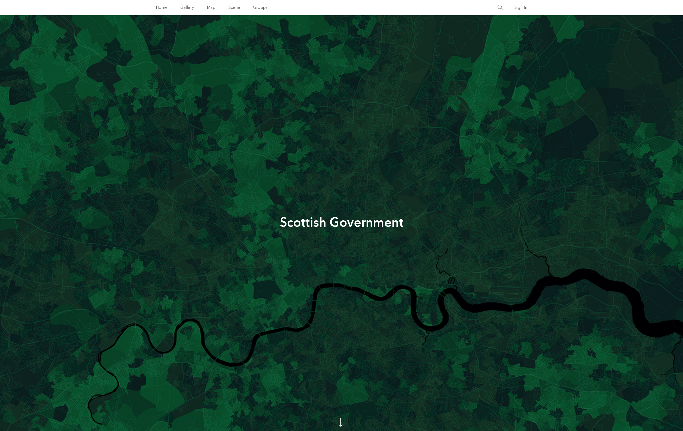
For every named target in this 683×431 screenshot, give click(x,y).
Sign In (520, 7)
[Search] (500, 7)
